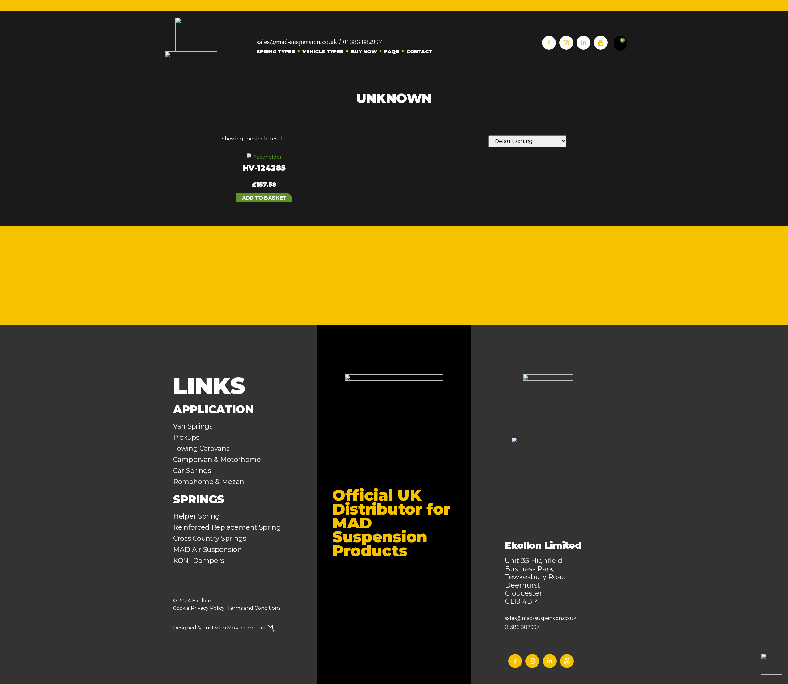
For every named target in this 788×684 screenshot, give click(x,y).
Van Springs (193, 426)
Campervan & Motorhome (217, 459)
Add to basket (264, 198)
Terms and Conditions (253, 608)
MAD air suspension (207, 549)
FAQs (391, 52)
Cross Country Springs (209, 538)
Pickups (186, 437)
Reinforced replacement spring (227, 527)
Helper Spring (196, 516)
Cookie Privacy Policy (199, 608)
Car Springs (192, 470)
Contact (419, 52)
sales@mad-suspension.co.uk (296, 42)
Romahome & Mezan (208, 482)
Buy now (364, 52)
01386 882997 (362, 42)
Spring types (275, 52)
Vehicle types (323, 52)
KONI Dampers (198, 560)
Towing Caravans (201, 448)
